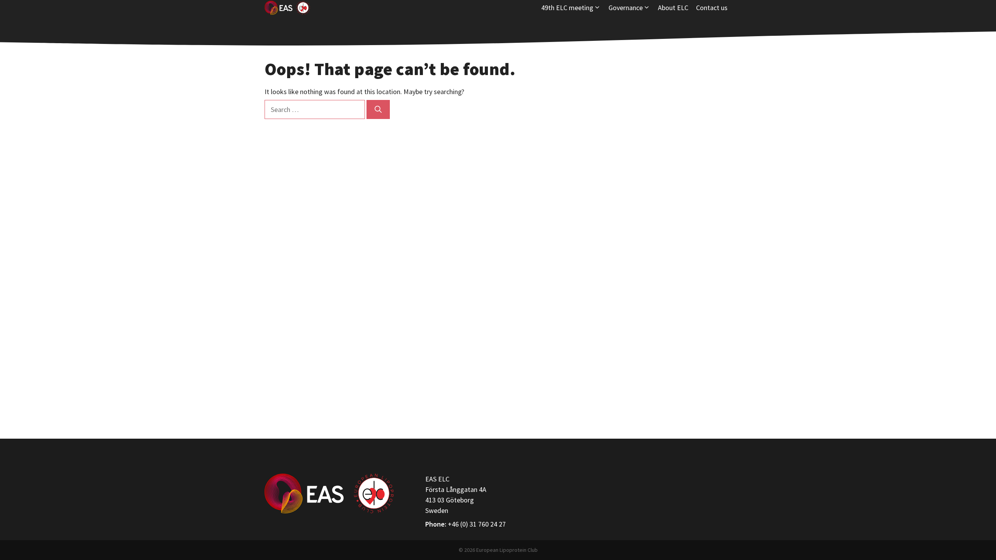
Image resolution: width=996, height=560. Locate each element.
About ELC (673, 7)
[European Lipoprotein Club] (287, 8)
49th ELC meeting (567, 7)
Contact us (712, 7)
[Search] (378, 109)
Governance (625, 7)
